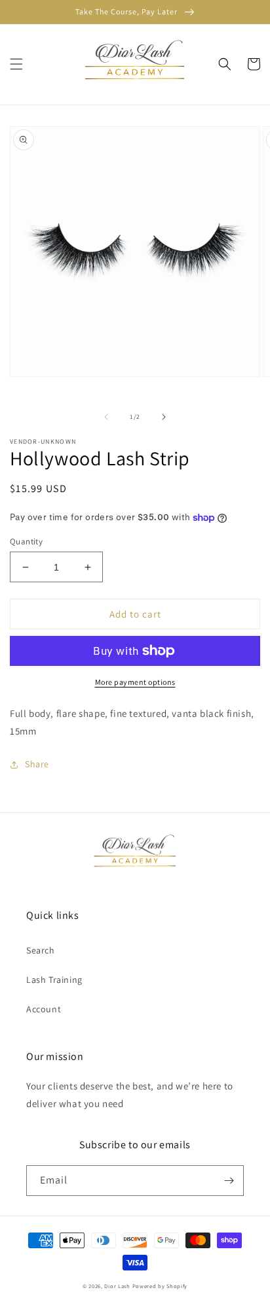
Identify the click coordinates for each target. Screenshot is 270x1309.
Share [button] (37, 764)
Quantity (26, 541)
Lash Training (54, 980)
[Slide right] (163, 417)
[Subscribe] (228, 1180)
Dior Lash (117, 1285)
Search (40, 950)
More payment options (135, 682)
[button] (16, 64)
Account (43, 1009)
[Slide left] (106, 417)
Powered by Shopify (160, 1285)
